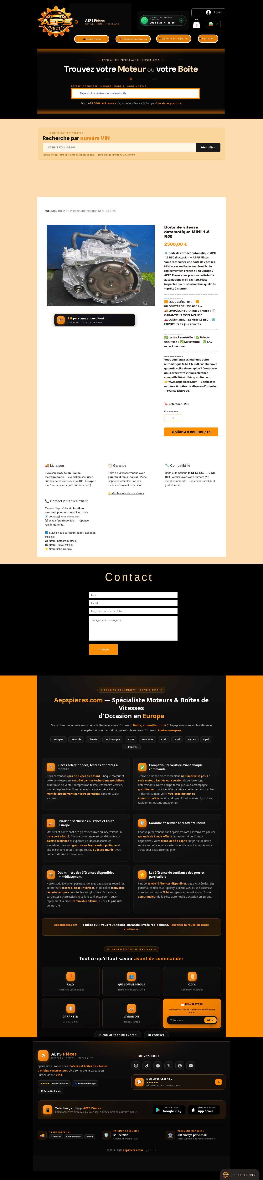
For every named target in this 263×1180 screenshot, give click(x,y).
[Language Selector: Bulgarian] (213, 24)
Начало (50, 210)
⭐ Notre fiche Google (58, 548)
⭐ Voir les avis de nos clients (126, 493)
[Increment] (179, 418)
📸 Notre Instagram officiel (61, 540)
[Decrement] (167, 418)
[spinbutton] (173, 418)
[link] (196, 23)
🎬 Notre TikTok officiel (59, 544)
